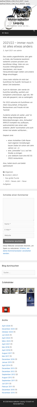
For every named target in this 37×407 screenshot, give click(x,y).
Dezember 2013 (8, 368)
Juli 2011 (5, 384)
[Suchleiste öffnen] (34, 30)
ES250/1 (8, 175)
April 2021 (6, 344)
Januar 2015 (7, 362)
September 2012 (8, 374)
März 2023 (6, 341)
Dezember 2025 (8, 329)
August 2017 (7, 353)
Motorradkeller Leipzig (18, 21)
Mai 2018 (5, 347)
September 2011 (8, 381)
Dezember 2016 (8, 359)
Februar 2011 (7, 387)
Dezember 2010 (8, 390)
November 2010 (8, 393)
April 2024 (6, 338)
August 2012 (7, 378)
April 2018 (6, 350)
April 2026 (6, 326)
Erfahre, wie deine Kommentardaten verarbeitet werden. (17, 250)
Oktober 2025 (7, 332)
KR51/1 (15, 175)
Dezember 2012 (8, 371)
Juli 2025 (5, 335)
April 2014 (6, 365)
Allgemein (9, 172)
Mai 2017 (5, 356)
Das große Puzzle (12, 178)
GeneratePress (18, 404)
